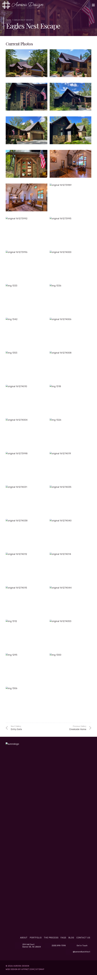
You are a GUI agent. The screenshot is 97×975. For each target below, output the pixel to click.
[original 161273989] (70, 199)
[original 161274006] (70, 333)
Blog (71, 937)
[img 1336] (70, 299)
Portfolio (36, 937)
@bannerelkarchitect (81, 952)
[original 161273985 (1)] (26, 199)
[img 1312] (26, 635)
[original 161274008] (70, 367)
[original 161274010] (26, 400)
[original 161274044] (70, 602)
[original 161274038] (26, 534)
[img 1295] (26, 669)
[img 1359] (26, 132)
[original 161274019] (70, 467)
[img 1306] (26, 702)
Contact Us (83, 937)
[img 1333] (26, 299)
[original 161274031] (26, 501)
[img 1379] (70, 132)
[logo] (23, 5)
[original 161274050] (26, 65)
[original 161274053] (70, 635)
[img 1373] (26, 165)
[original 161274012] (26, 568)
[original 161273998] (26, 467)
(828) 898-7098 (59, 946)
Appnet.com (27, 969)
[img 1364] (70, 98)
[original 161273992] (26, 232)
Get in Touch (82, 946)
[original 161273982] (70, 165)
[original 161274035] (70, 501)
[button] (93, 5)
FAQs (63, 937)
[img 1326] (70, 434)
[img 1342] (26, 333)
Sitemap (39, 969)
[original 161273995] (70, 232)
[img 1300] (70, 669)
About (24, 937)
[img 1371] (26, 98)
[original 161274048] (70, 65)
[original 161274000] (70, 266)
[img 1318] (70, 400)
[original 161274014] (70, 568)
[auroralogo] (48, 837)
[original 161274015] (26, 602)
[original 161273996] (26, 266)
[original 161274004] (26, 434)
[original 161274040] (70, 534)
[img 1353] (26, 367)
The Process (51, 937)
